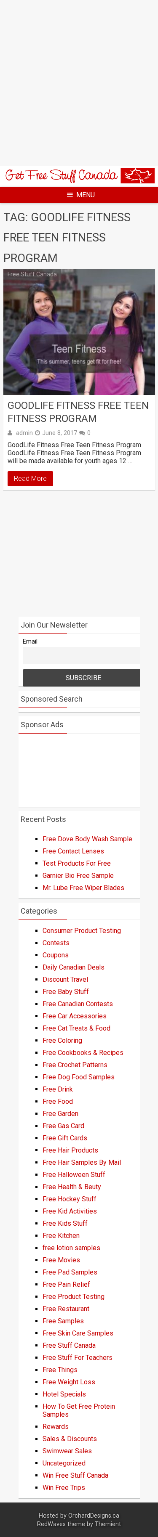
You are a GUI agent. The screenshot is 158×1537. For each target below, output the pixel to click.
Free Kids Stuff (65, 1223)
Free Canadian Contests (78, 1004)
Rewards (56, 1427)
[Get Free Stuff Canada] (79, 181)
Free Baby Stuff (66, 992)
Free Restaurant (66, 1309)
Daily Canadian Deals (73, 967)
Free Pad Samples (70, 1272)
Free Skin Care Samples (78, 1333)
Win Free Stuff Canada (75, 1475)
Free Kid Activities (70, 1211)
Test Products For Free (77, 863)
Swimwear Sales (67, 1451)
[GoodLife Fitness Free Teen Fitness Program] (79, 332)
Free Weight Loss (69, 1382)
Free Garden (60, 1114)
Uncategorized (64, 1463)
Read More (30, 478)
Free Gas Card (63, 1126)
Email (30, 641)
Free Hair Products (70, 1150)
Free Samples (63, 1321)
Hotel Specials (64, 1394)
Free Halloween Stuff (74, 1175)
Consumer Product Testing (82, 931)
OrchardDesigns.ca (93, 1515)
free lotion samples (71, 1248)
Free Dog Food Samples (79, 1077)
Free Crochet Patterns (75, 1065)
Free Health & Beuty (72, 1187)
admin (24, 433)
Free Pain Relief (66, 1284)
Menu (85, 195)
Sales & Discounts (70, 1439)
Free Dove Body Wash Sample (87, 839)
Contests (56, 943)
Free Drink (58, 1089)
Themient (108, 1524)
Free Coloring (62, 1040)
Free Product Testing (73, 1297)
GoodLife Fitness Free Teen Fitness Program (78, 412)
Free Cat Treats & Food (76, 1028)
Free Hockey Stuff (69, 1199)
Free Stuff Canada (32, 274)
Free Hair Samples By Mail (82, 1162)
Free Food (58, 1101)
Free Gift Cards (65, 1138)
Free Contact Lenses (73, 851)
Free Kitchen (61, 1236)
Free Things (60, 1370)
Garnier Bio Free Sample (78, 876)
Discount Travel (65, 979)
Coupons (56, 955)
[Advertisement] (79, 83)
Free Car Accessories (75, 1016)
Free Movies (61, 1260)
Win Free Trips (64, 1488)
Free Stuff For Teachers (77, 1358)
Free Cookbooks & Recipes (83, 1053)
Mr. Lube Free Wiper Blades (83, 888)
